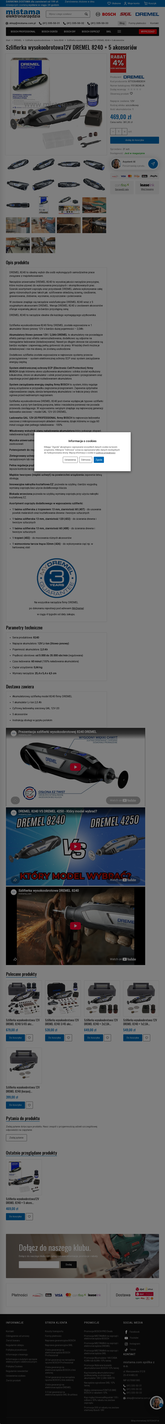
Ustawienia (70, 459)
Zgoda (99, 459)
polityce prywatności (105, 453)
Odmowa (85, 459)
